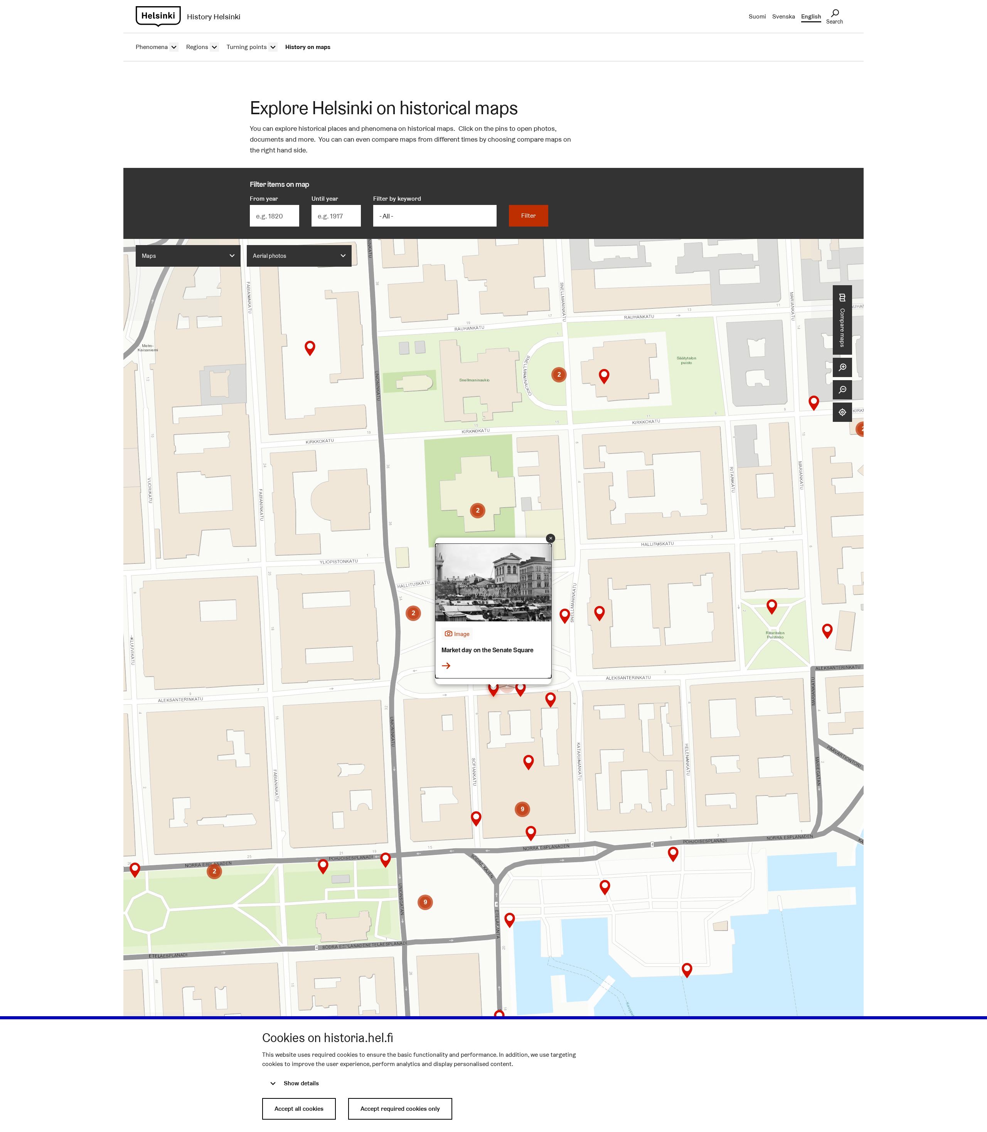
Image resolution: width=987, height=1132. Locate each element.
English (811, 16)
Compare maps (842, 327)
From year (264, 199)
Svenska (783, 16)
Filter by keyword (397, 199)
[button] (604, 376)
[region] (493, 635)
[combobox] (188, 256)
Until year (325, 199)
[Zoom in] (842, 367)
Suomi (757, 16)
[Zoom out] (842, 389)
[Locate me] (842, 412)
